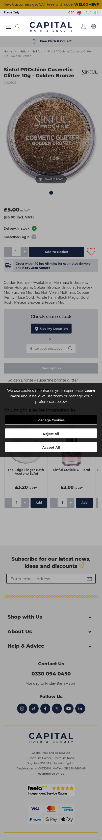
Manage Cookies (51, 420)
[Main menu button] (8, 27)
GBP (72, 12)
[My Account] (83, 26)
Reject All (51, 434)
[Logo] (51, 27)
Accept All (51, 447)
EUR (89, 12)
